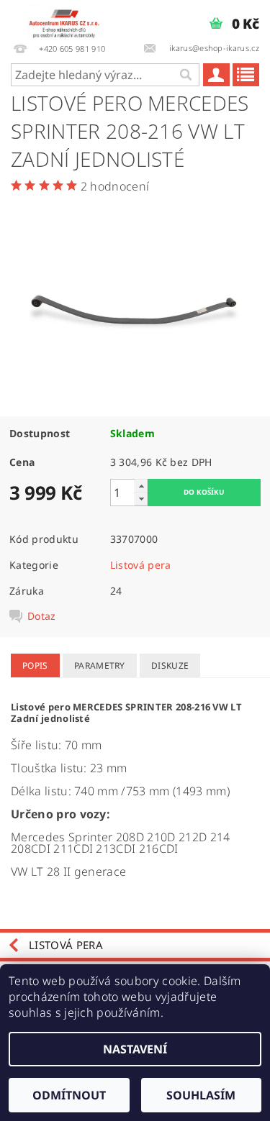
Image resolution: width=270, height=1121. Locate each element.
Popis (35, 665)
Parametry (99, 665)
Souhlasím (200, 1095)
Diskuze (170, 665)
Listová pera (140, 565)
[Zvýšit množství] (141, 486)
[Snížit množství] (141, 498)
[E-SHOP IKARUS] (68, 18)
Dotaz (41, 616)
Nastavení (135, 1049)
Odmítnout (69, 1095)
